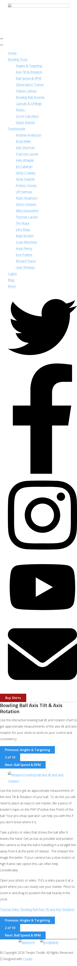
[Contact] (42, 687)
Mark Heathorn (27, 198)
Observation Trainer (30, 85)
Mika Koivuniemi (27, 211)
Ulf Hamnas (24, 192)
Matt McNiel (24, 236)
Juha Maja (23, 229)
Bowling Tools (18, 59)
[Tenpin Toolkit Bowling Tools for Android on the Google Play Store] (49, 942)
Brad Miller (23, 141)
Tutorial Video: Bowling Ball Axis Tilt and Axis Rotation (37, 909)
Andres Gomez (26, 185)
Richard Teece (26, 261)
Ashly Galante (25, 179)
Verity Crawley (25, 173)
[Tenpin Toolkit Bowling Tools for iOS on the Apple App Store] (27, 942)
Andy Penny (24, 248)
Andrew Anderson (28, 135)
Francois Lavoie (27, 154)
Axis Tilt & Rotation (29, 72)
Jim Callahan (24, 166)
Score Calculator (27, 116)
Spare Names (25, 122)
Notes (20, 110)
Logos (12, 274)
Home (12, 53)
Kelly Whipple (25, 160)
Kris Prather (24, 255)
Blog (11, 280)
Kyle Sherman (25, 148)
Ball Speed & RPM (28, 78)
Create (27, 959)
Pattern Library (26, 91)
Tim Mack (22, 223)
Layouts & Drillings (29, 103)
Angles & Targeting (29, 66)
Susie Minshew (26, 242)
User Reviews (25, 267)
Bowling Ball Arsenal (30, 97)
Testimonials (16, 129)
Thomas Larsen (27, 217)
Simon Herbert (26, 204)
